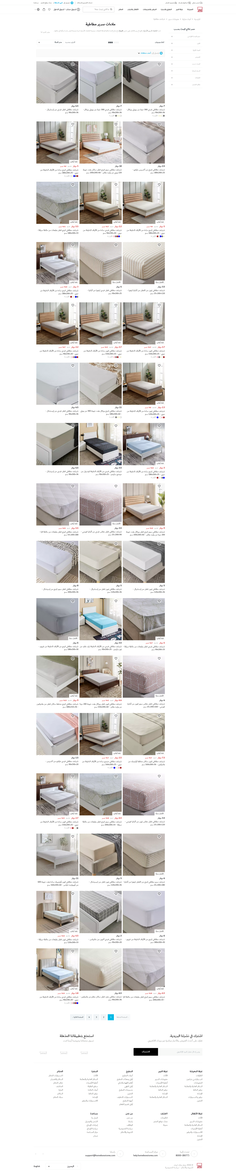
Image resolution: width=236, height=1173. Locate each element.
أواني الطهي (128, 1086)
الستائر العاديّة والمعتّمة (193, 1086)
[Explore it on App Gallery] (43, 1052)
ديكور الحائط (197, 1090)
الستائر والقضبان (56, 1079)
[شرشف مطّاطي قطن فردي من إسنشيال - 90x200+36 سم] (57, 102)
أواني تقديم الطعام (126, 1104)
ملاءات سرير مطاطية (101, 24)
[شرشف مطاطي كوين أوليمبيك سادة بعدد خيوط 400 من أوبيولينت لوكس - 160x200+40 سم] (57, 875)
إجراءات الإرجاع (92, 1125)
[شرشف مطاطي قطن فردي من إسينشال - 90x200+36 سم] (57, 464)
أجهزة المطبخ (128, 1100)
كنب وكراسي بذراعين (194, 1079)
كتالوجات (164, 1118)
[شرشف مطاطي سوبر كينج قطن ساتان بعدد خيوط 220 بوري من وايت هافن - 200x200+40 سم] (100, 163)
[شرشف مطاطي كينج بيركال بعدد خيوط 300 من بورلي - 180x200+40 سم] (100, 404)
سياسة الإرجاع (92, 1128)
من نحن (130, 1118)
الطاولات (199, 1075)
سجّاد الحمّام (58, 1097)
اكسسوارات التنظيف (125, 1097)
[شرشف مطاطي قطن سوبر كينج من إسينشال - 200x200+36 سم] (57, 582)
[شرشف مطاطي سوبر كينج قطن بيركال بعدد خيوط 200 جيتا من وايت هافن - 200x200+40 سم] (144, 525)
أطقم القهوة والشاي (125, 1083)
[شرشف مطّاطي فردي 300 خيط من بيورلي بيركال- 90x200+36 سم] (144, 102)
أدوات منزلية (186, 19)
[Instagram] (35, 1153)
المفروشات (198, 1083)
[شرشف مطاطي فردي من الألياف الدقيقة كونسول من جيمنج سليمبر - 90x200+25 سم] (100, 464)
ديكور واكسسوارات (195, 1097)
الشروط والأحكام (127, 1132)
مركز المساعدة (92, 1132)
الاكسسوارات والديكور (90, 1100)
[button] (49, 9)
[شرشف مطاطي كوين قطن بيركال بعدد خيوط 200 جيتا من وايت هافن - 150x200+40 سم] (100, 697)
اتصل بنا (94, 1118)
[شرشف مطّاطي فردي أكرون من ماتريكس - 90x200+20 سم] (100, 932)
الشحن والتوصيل (91, 1121)
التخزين (199, 1100)
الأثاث (165, 1075)
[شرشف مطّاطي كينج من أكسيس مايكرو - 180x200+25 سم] (144, 163)
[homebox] (198, 9)
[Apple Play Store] (84, 1052)
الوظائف (130, 1125)
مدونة (165, 1125)
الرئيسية (197, 19)
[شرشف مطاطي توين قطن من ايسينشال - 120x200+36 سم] (100, 875)
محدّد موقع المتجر (161, 1121)
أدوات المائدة (93, 1090)
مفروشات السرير (161, 1079)
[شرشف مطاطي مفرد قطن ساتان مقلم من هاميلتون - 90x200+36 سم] (100, 990)
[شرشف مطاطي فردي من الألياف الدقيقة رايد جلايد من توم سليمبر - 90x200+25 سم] (100, 639)
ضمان (95, 1136)
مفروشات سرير (173, 19)
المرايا (61, 1090)
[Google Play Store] (63, 1052)
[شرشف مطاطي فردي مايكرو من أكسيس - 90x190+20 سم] (57, 754)
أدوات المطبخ (127, 1075)
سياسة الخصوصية (126, 1128)
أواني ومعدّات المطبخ (125, 1079)
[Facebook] (43, 1153)
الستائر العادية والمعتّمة (159, 1086)
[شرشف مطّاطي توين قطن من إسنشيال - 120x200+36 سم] (144, 582)
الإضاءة (199, 1093)
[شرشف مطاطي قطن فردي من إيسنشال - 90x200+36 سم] (57, 404)
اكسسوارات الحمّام (56, 1075)
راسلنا (130, 1121)
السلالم (60, 1093)
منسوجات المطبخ (126, 1090)
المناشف (59, 1086)
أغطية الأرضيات (162, 1083)
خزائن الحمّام (58, 1083)
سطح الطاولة (93, 1086)
